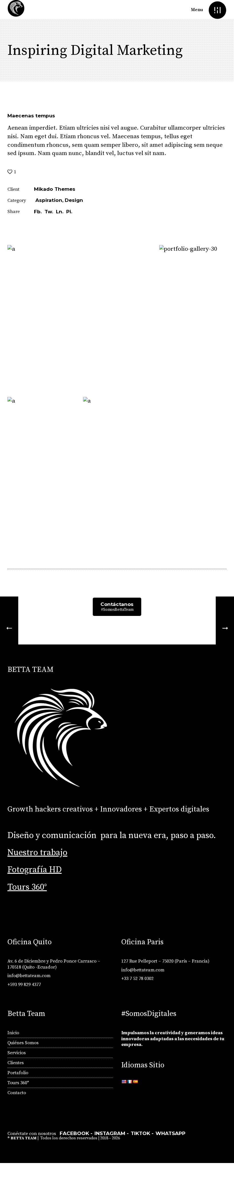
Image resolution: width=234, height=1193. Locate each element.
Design (74, 200)
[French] (129, 1081)
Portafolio (17, 1073)
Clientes (15, 1063)
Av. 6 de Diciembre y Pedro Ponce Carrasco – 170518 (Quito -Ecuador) (53, 964)
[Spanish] (135, 1081)
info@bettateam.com (29, 976)
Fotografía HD (34, 869)
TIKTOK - (142, 1133)
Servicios (16, 1053)
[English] (123, 1081)
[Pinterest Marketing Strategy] (9, 628)
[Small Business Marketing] (225, 628)
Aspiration (48, 200)
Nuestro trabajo (37, 852)
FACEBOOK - (76, 1133)
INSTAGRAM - (111, 1133)
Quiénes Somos (23, 1043)
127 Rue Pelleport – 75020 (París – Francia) (165, 961)
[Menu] (217, 10)
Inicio (13, 1033)
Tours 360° (27, 887)
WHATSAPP (170, 1133)
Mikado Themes (54, 189)
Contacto (16, 1093)
